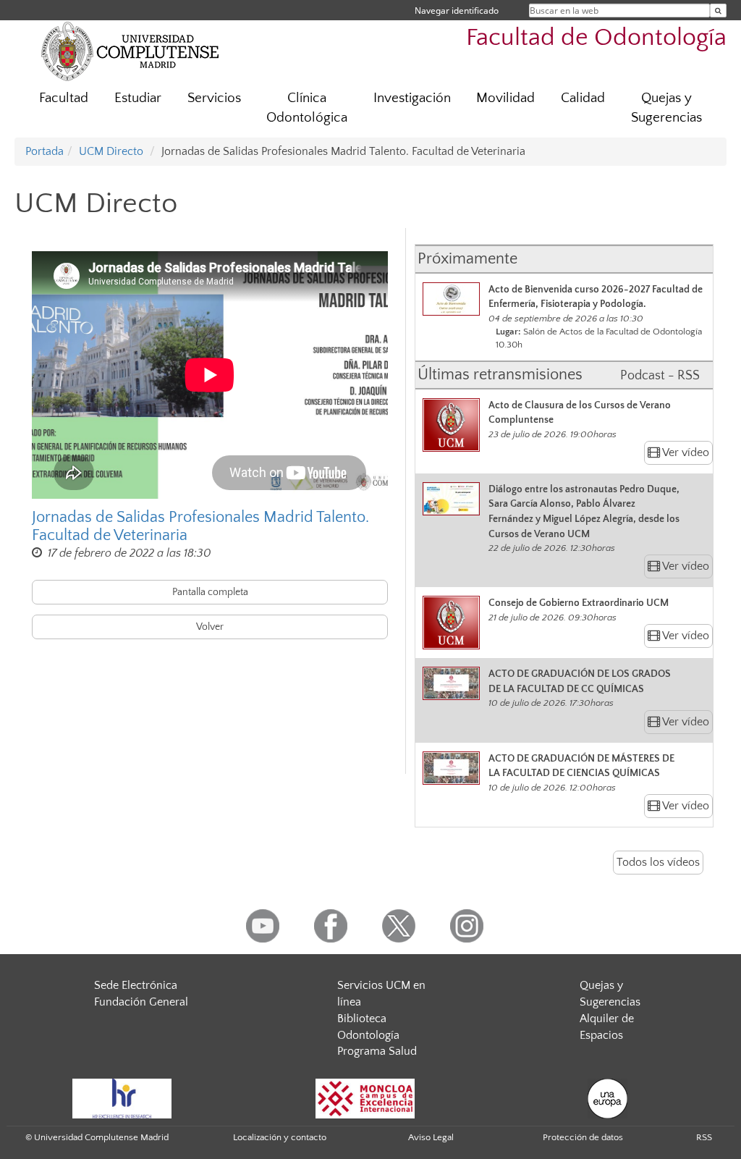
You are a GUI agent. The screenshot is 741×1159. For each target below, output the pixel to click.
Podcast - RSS (660, 375)
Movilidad (505, 98)
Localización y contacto (279, 1137)
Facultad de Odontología (596, 38)
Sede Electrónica (135, 985)
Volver (210, 627)
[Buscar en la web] (718, 10)
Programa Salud (377, 1051)
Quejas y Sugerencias (666, 107)
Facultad (63, 98)
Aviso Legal (431, 1137)
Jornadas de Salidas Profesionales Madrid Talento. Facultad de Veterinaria (200, 526)
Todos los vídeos (658, 862)
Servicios (214, 98)
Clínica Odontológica (306, 107)
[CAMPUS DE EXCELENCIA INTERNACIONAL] (365, 1098)
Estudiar (137, 98)
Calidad (583, 98)
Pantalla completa (210, 592)
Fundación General (141, 1001)
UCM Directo (111, 151)
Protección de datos (583, 1137)
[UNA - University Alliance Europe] (607, 1098)
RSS (704, 1137)
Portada (44, 151)
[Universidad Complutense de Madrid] (130, 50)
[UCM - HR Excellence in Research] (122, 1098)
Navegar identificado (457, 10)
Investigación (412, 98)
